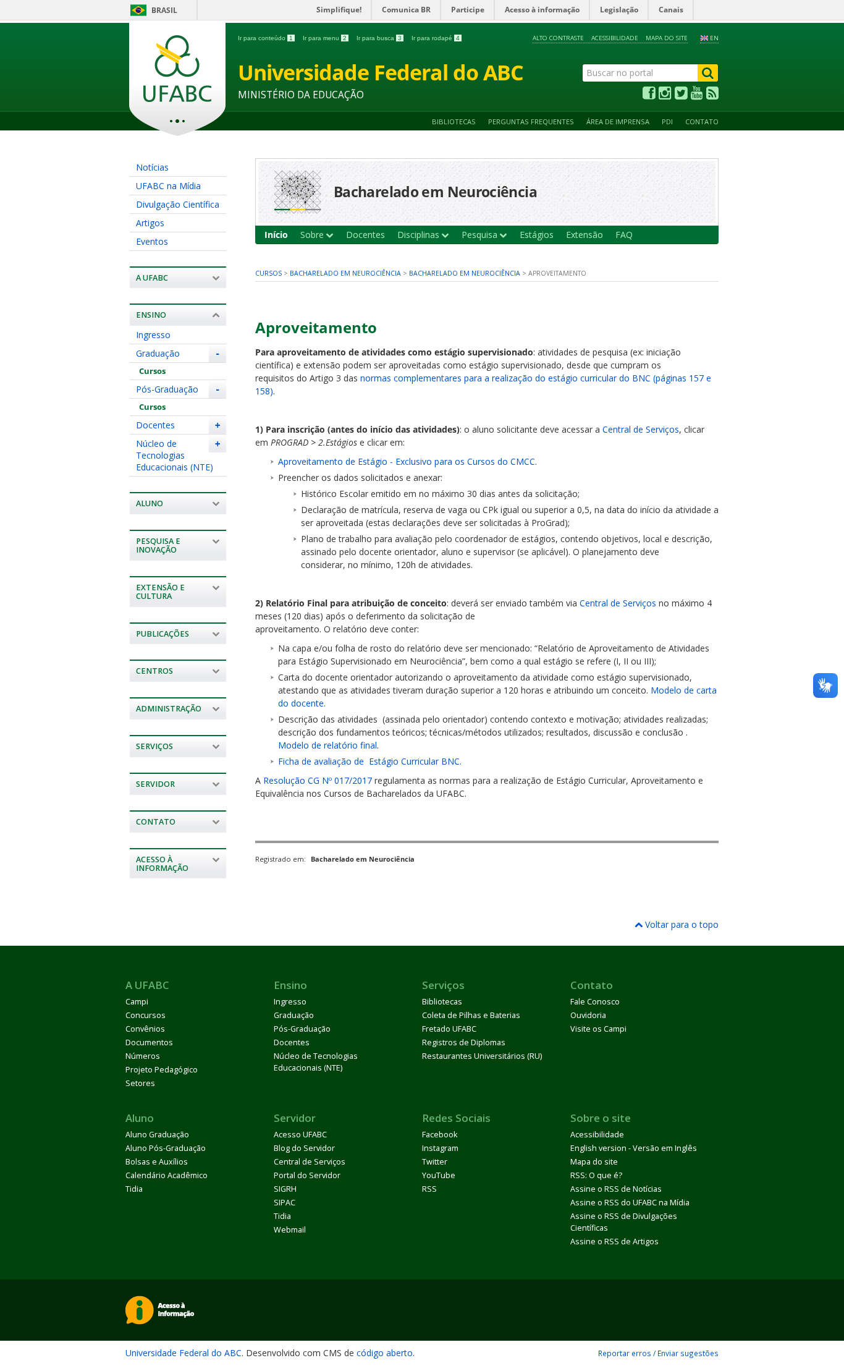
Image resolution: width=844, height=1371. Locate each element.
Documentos (149, 1042)
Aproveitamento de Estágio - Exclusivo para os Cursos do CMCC (406, 461)
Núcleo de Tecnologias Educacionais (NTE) (174, 455)
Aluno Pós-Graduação (165, 1148)
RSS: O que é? (596, 1175)
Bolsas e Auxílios (156, 1162)
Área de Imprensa (617, 121)
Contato (702, 121)
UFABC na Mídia (168, 186)
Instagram (440, 1148)
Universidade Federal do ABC (183, 1353)
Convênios (145, 1029)
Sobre (313, 234)
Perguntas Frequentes (531, 121)
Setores (140, 1083)
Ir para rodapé (435, 38)
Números (142, 1056)
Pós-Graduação (167, 389)
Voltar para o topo (681, 924)
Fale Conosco (595, 1001)
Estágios (537, 234)
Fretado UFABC (449, 1029)
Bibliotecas (454, 121)
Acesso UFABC (300, 1134)
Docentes (155, 425)
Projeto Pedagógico (161, 1069)
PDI (667, 121)
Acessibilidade (614, 38)
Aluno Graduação (157, 1134)
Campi (136, 1001)
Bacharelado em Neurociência (345, 273)
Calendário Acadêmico (166, 1175)
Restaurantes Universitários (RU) (482, 1056)
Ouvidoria (588, 1015)
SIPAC (284, 1202)
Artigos (150, 223)
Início (276, 234)
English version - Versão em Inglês (633, 1148)
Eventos (152, 241)
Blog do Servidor (304, 1148)
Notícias (152, 167)
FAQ (624, 234)
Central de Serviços (640, 429)
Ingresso (153, 335)
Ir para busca (379, 38)
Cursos (152, 371)
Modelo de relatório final (327, 745)
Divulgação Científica (177, 204)
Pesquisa (481, 234)
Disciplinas (419, 234)
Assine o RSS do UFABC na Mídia (630, 1202)
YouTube (438, 1175)
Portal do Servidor (307, 1175)
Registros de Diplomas (463, 1042)
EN (714, 38)
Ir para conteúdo (265, 38)
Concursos (145, 1015)
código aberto (385, 1353)
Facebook (439, 1134)
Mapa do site (667, 38)
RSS (429, 1189)
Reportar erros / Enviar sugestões (658, 1353)
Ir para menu (325, 38)
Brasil (164, 10)
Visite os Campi (598, 1029)
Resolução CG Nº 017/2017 (317, 780)
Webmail (290, 1230)
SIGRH (285, 1189)
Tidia (134, 1189)
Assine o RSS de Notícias (616, 1189)
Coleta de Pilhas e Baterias (471, 1015)
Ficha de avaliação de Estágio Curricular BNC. (370, 761)
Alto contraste (558, 38)
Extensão (584, 234)
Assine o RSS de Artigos (614, 1241)
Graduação (158, 353)
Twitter (434, 1162)
